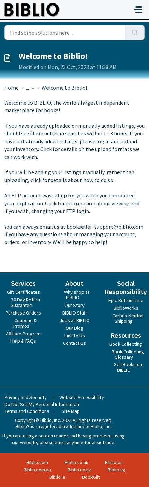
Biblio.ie (57, 477)
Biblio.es (114, 462)
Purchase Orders (23, 313)
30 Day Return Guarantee (25, 302)
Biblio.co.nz (79, 470)
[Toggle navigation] (138, 9)
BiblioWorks (126, 308)
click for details (48, 180)
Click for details (58, 148)
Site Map (71, 411)
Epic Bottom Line (125, 300)
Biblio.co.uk (76, 462)
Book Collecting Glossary (128, 354)
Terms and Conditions (27, 411)
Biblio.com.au (37, 470)
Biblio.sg (116, 470)
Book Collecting (125, 344)
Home (11, 87)
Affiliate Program (23, 333)
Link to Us (74, 336)
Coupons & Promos (25, 323)
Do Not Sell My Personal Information (42, 404)
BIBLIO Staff (74, 313)
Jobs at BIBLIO (75, 320)
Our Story (74, 305)
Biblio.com (37, 462)
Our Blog (74, 328)
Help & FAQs (23, 341)
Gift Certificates (23, 292)
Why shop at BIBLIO (76, 295)
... (28, 87)
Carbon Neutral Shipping (127, 318)
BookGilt (91, 477)
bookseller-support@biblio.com (105, 226)
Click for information (70, 203)
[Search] (135, 32)
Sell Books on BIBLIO (128, 367)
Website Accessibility (81, 397)
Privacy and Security (26, 397)
